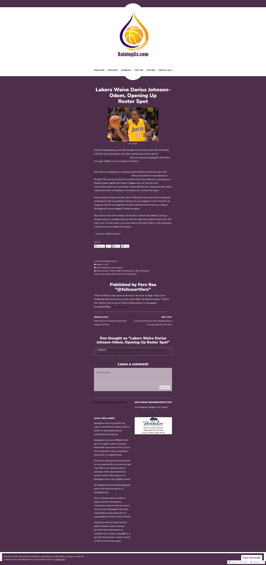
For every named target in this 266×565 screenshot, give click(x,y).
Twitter (138, 70)
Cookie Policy (59, 559)
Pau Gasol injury (130, 274)
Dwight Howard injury (125, 271)
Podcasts (113, 70)
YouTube (150, 70)
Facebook (126, 70)
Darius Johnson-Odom (105, 271)
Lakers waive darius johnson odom (108, 274)
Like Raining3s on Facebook (110, 402)
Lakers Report (117, 267)
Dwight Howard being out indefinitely (112, 175)
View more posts (119, 306)
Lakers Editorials (103, 267)
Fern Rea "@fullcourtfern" (107, 261)
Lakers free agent (142, 271)
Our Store (99, 70)
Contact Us (164, 70)
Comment (164, 387)
